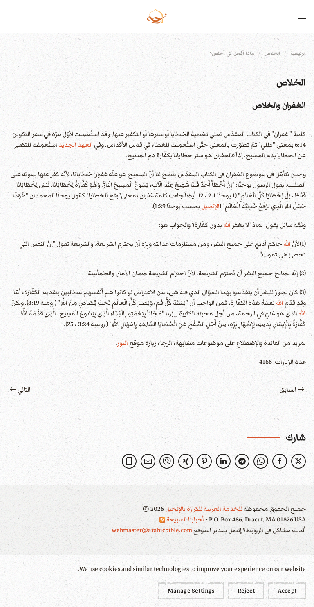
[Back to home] (157, 16)
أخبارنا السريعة (184, 519)
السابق (288, 389)
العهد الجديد (75, 144)
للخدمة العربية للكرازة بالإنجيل (203, 509)
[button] (302, 16)
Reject (246, 591)
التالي (24, 389)
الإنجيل (210, 206)
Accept (287, 591)
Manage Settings (191, 591)
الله (227, 225)
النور (122, 343)
